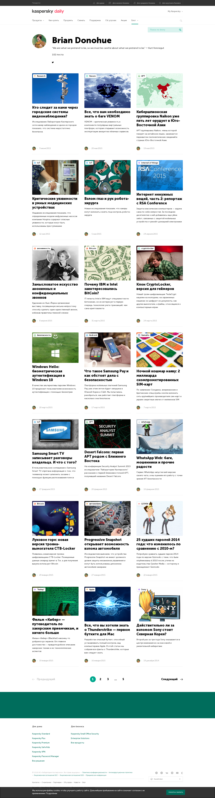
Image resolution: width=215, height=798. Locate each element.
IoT (38, 163)
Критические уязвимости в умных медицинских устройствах (54, 202)
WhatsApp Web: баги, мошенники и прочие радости (155, 462)
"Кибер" (40, 589)
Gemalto (145, 335)
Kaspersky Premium (41, 743)
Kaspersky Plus (38, 738)
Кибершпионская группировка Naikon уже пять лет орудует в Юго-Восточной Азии (158, 118)
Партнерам (57, 782)
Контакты (35, 782)
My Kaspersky (174, 11)
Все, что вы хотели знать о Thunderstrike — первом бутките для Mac (107, 629)
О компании (46, 782)
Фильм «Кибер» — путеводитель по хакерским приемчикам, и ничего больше (55, 626)
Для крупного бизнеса (171, 3)
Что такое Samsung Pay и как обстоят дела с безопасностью (106, 375)
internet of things (149, 163)
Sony (143, 589)
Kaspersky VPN (38, 752)
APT (143, 76)
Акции (124, 20)
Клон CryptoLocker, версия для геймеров (155, 286)
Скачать (81, 20)
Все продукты (77, 743)
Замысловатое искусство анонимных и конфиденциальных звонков (55, 291)
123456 (144, 504)
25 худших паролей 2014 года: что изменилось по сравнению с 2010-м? (158, 544)
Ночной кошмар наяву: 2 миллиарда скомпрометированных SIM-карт (158, 377)
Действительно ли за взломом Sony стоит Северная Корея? (155, 629)
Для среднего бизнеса (146, 3)
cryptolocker (147, 248)
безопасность (44, 335)
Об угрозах (110, 20)
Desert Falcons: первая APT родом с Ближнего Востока (105, 456)
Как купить (54, 20)
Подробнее (51, 793)
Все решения (38, 761)
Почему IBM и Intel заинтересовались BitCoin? (101, 288)
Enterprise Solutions (80, 738)
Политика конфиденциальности (94, 772)
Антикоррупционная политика (120, 772)
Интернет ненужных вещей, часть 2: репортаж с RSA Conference (159, 198)
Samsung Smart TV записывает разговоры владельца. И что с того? (54, 457)
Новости (77, 782)
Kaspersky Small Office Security (85, 734)
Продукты (37, 20)
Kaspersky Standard (41, 734)
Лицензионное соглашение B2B (72, 775)
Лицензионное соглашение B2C (46, 775)
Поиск (180, 29)
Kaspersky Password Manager (45, 756)
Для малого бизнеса (121, 3)
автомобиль (95, 504)
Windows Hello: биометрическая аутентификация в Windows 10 (48, 373)
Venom (92, 76)
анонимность (43, 248)
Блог (133, 20)
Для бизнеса (77, 726)
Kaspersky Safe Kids (41, 747)
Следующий (169, 679)
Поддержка (95, 20)
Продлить (68, 20)
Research (41, 76)
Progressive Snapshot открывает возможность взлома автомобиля (106, 544)
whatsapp (145, 422)
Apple (91, 589)
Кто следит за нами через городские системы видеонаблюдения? (55, 111)
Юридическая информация (96, 775)
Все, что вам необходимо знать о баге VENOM (107, 114)
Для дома (100, 3)
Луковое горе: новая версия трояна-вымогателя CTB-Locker (53, 544)
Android (93, 335)
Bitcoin (92, 248)
